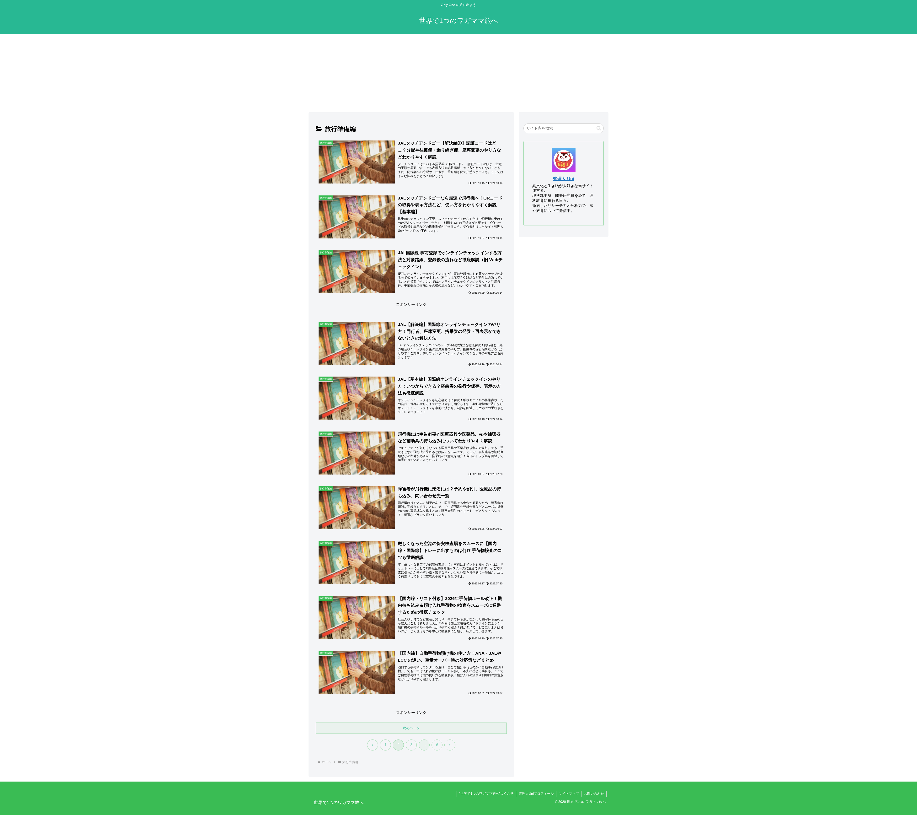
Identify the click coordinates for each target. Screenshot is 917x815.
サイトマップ (569, 793)
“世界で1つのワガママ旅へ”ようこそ (486, 793)
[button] (599, 128)
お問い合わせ (594, 793)
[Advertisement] (458, 73)
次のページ (411, 728)
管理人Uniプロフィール (536, 793)
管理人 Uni (563, 178)
